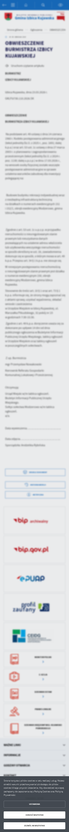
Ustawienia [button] (34, 804)
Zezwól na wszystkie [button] (34, 825)
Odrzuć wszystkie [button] (35, 815)
